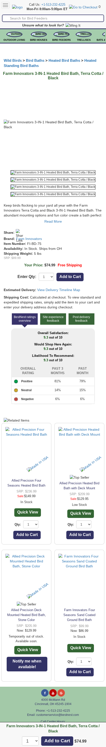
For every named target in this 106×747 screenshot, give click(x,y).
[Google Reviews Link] (61, 693)
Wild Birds (13, 61)
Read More (53, 221)
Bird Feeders (61, 40)
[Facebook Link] (45, 693)
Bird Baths (35, 61)
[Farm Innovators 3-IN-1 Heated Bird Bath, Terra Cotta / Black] (53, 172)
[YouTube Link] (53, 693)
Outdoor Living (14, 40)
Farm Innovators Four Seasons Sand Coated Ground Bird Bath (79, 615)
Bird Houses (38, 40)
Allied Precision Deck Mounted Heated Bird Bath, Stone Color (26, 615)
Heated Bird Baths (64, 61)
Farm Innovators (29, 239)
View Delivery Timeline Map (58, 290)
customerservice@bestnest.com (57, 715)
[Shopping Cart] (83, 7)
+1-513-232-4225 (53, 4)
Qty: (18, 524)
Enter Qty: (27, 277)
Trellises (84, 40)
